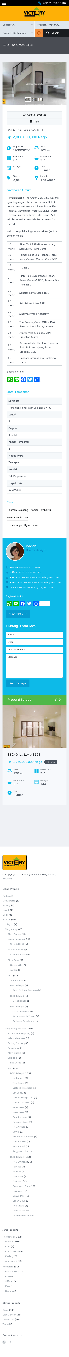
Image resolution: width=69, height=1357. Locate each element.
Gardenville (16, 965)
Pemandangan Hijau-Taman (22, 525)
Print (35, 121)
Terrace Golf (19, 1141)
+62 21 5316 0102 (54, 3)
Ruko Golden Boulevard (26, 990)
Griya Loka (18, 1107)
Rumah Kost (12, 1271)
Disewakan (8, 1319)
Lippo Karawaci (16, 939)
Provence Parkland (23, 1136)
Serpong (12, 1057)
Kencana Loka (20, 1122)
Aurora (14, 970)
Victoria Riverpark (22, 1087)
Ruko (8, 1276)
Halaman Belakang (17, 509)
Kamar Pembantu (41, 509)
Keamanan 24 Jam (17, 517)
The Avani (18, 1176)
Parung (7, 905)
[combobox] (17, 25)
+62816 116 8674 (29, 567)
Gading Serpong (17, 949)
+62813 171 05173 (29, 572)
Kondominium (13, 1251)
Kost (7, 1246)
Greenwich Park (21, 1186)
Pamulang (13, 1048)
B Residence (19, 1000)
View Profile (16, 613)
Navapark (18, 1191)
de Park (17, 1171)
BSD (10, 975)
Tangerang (11, 929)
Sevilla (16, 1131)
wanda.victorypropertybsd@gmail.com (39, 582)
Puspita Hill (19, 1146)
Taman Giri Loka (21, 1102)
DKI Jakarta (9, 900)
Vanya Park (19, 1196)
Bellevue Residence (23, 1021)
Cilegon (9, 924)
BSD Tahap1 (17, 985)
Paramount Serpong (19, 1033)
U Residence (17, 943)
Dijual (6, 1310)
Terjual (6, 1324)
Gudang (9, 1291)
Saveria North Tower (24, 1016)
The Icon (17, 1181)
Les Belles (15, 1062)
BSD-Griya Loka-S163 (24, 754)
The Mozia (18, 1205)
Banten (7, 919)
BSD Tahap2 (17, 1006)
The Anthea (19, 1126)
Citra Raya (13, 960)
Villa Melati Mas (16, 1038)
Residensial (9, 1236)
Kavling (9, 1256)
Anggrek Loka (20, 1151)
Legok (6, 910)
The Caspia (19, 1210)
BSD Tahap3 (17, 996)
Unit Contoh (9, 1314)
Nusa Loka (18, 1112)
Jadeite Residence (23, 1215)
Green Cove (19, 1200)
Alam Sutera (14, 934)
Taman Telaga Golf (23, 1097)
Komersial (8, 1266)
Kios (7, 1286)
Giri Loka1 (18, 1092)
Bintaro (7, 896)
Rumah (9, 1241)
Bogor (6, 914)
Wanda (31, 546)
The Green (18, 1083)
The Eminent (20, 1161)
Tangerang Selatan (15, 1028)
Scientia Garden (19, 954)
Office (8, 1281)
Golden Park (17, 980)
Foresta (17, 1166)
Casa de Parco (21, 1011)
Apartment (11, 1261)
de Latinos (18, 1078)
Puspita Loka (20, 1117)
